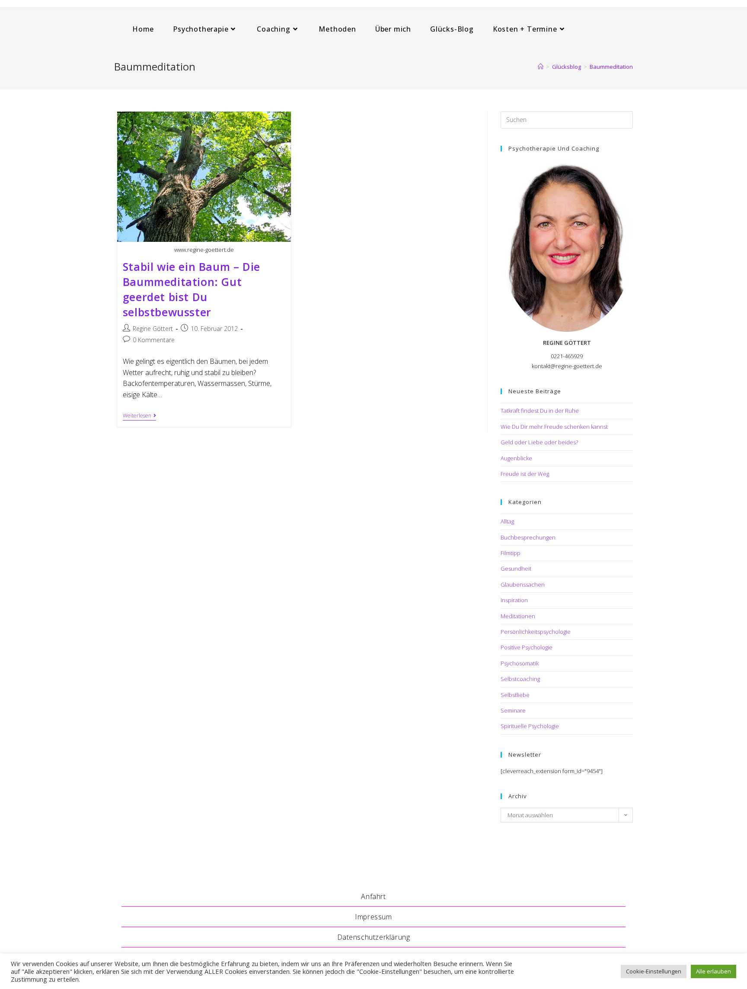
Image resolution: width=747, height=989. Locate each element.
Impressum (373, 917)
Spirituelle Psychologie (530, 726)
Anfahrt (373, 896)
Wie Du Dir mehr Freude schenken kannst (554, 426)
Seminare (513, 710)
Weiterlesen (139, 416)
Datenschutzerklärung (373, 937)
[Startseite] (540, 67)
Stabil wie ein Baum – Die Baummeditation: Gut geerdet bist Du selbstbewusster (191, 289)
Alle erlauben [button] (713, 971)
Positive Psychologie (526, 647)
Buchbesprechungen (528, 537)
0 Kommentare (154, 340)
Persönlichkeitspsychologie (536, 632)
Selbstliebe (515, 695)
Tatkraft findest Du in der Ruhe (540, 410)
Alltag (507, 521)
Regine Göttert (153, 328)
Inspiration (514, 600)
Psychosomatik (520, 663)
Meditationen (518, 616)
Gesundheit (516, 568)
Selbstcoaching (520, 679)
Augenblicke (516, 458)
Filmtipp (510, 553)
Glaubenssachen (523, 584)
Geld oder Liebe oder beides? (539, 442)
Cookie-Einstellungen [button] (653, 971)
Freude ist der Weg (525, 474)
